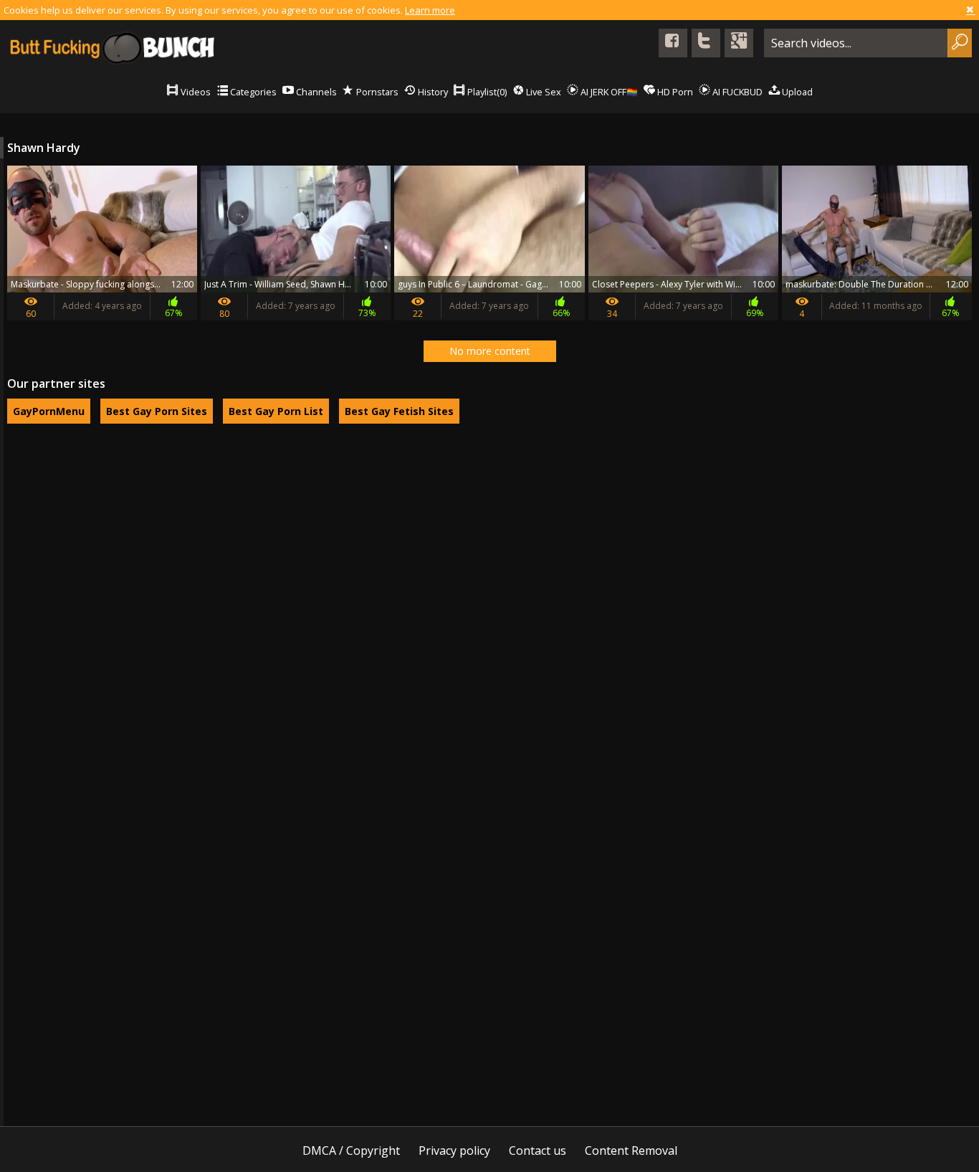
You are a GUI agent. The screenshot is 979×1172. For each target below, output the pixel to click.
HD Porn (674, 91)
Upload (796, 91)
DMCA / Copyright (351, 1150)
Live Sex (542, 91)
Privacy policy (454, 1150)
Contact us (537, 1150)
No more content (489, 351)
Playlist (486, 91)
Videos (194, 91)
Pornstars (376, 91)
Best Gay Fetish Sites (399, 411)
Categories (252, 91)
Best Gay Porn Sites (156, 411)
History (432, 91)
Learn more (430, 10)
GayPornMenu (49, 411)
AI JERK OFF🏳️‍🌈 (608, 91)
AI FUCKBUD (736, 91)
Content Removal (631, 1150)
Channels (315, 91)
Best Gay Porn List (276, 411)
